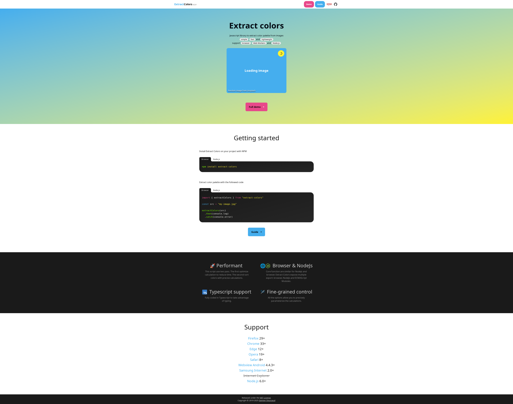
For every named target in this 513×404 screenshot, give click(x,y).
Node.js (216, 159)
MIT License (265, 398)
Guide (320, 4)
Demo (309, 4)
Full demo (255, 106)
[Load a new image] (281, 53)
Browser (205, 159)
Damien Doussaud (267, 400)
